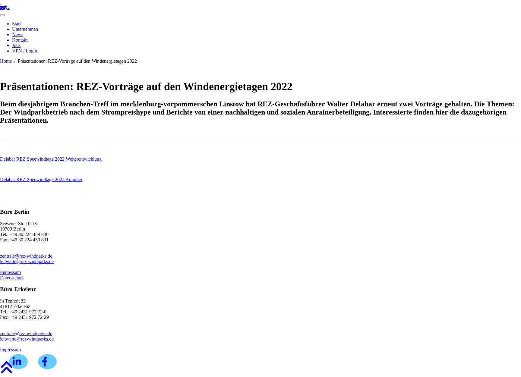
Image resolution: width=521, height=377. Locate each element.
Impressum (10, 272)
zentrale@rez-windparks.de (26, 256)
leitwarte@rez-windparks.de (27, 261)
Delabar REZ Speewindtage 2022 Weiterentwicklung (51, 159)
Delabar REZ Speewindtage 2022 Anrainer (41, 179)
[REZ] (0, 2)
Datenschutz (12, 277)
